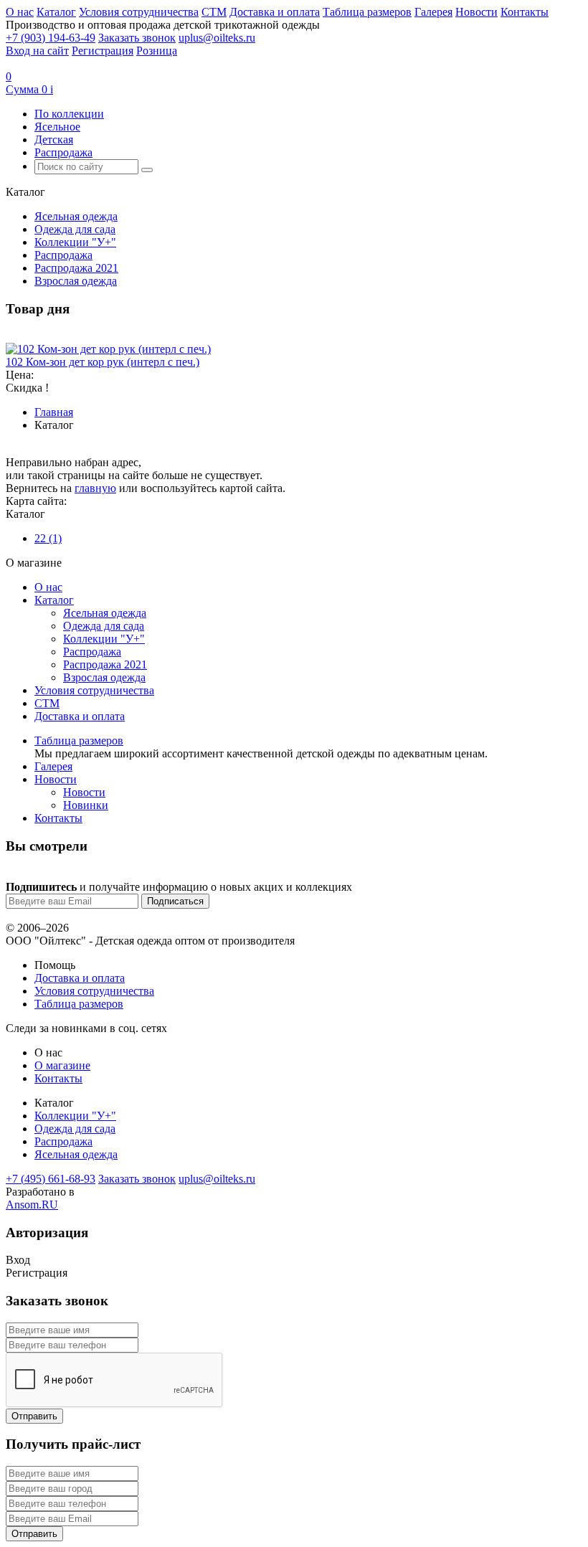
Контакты (525, 12)
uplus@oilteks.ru (217, 38)
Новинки (85, 805)
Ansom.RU (32, 1204)
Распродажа (63, 152)
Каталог (56, 12)
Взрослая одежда (75, 281)
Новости (476, 12)
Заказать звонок (137, 38)
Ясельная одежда (76, 216)
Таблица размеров (367, 12)
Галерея (433, 12)
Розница (156, 50)
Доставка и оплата (274, 12)
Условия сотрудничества (139, 12)
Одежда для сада (74, 229)
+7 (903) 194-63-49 (50, 38)
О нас (20, 12)
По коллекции (69, 114)
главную (95, 488)
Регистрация (102, 50)
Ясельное (57, 126)
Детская (53, 139)
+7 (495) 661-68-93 (50, 1179)
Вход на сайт (37, 50)
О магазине (62, 1065)
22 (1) (48, 538)
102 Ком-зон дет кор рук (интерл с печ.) (102, 362)
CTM (214, 12)
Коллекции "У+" (75, 242)
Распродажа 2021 (76, 268)
